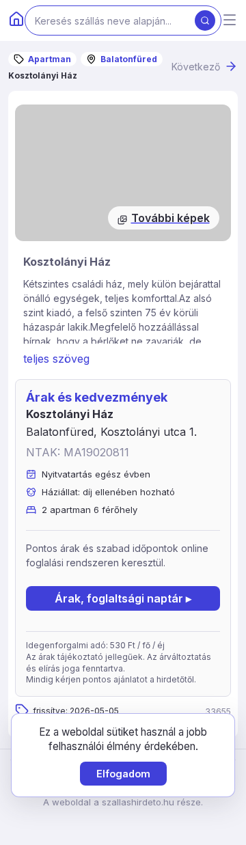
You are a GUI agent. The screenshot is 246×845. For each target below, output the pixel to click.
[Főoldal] (16, 20)
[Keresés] (205, 20)
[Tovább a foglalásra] (123, 173)
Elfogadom (123, 773)
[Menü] (229, 21)
